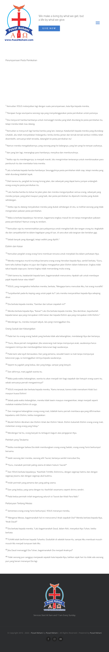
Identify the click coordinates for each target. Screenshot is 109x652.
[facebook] (48, 639)
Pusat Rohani (37, 633)
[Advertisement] (54, 84)
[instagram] (54, 639)
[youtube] (60, 639)
